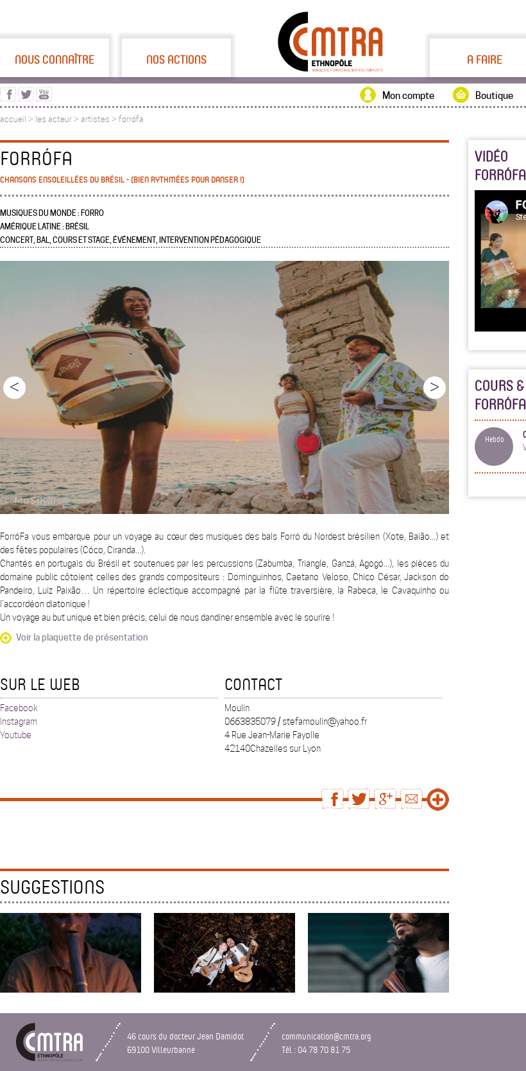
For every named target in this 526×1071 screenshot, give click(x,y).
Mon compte (408, 96)
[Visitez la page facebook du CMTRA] (8, 98)
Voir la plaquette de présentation (82, 637)
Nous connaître (54, 59)
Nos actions (176, 59)
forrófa (131, 119)
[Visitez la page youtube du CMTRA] (44, 98)
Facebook (19, 708)
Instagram (18, 721)
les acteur (53, 119)
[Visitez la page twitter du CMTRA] (26, 98)
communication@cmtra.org (326, 1036)
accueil (13, 119)
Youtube (15, 735)
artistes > (100, 119)
